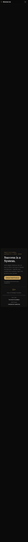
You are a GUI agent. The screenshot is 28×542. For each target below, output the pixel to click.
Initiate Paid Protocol (12, 278)
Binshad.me (7, 2)
